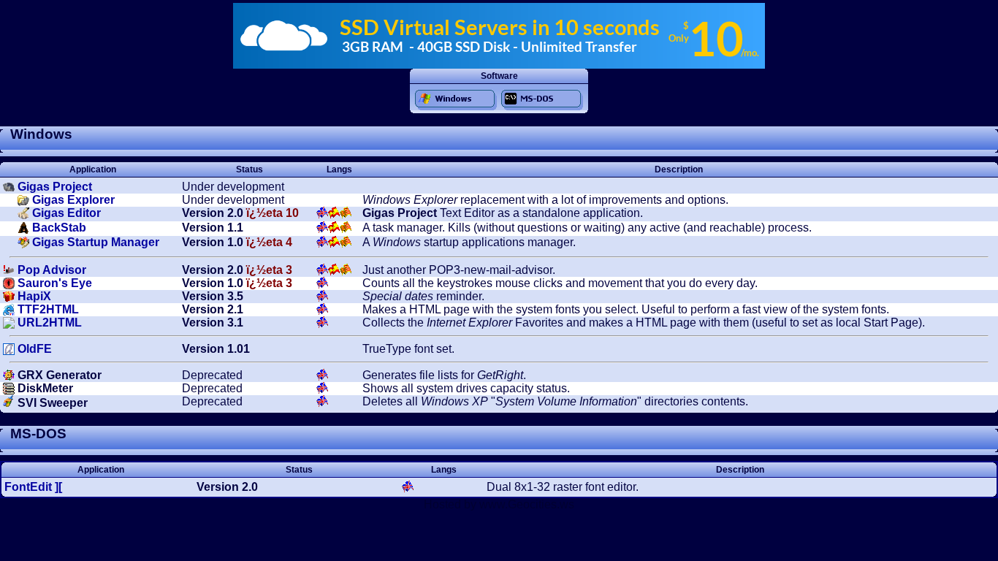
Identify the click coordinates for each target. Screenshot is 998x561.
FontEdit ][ (33, 487)
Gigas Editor (66, 213)
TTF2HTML (48, 309)
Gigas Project (55, 186)
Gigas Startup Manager (95, 242)
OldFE (35, 349)
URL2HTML (50, 322)
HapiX (34, 296)
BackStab (59, 227)
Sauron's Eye (55, 283)
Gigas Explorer (73, 200)
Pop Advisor (52, 270)
